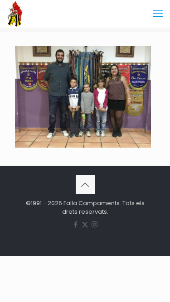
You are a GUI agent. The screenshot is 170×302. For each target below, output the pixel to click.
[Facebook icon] (75, 224)
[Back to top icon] (85, 184)
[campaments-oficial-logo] (15, 13)
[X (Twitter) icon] (85, 224)
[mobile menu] (157, 13)
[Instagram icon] (94, 224)
